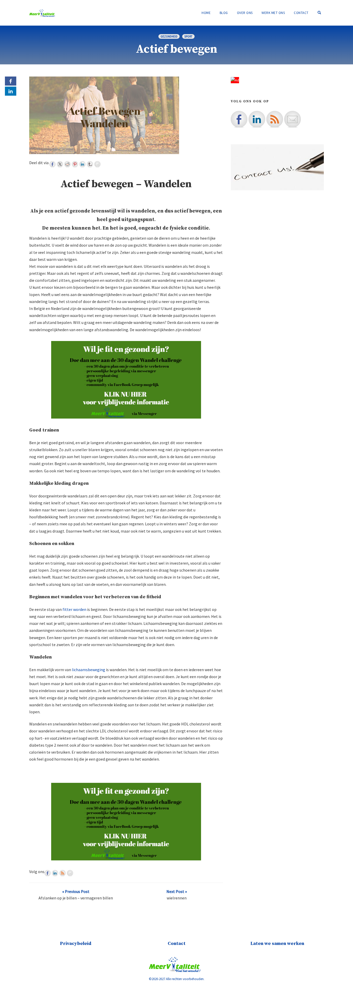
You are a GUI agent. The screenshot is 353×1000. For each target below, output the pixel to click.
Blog (224, 13)
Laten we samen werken (277, 943)
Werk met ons (273, 13)
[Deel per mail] (97, 164)
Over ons (245, 13)
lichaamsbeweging (88, 669)
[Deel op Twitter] (60, 164)
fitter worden (74, 609)
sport (188, 36)
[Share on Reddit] (67, 164)
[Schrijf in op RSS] (62, 873)
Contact (301, 13)
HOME (206, 13)
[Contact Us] (70, 873)
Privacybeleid (75, 943)
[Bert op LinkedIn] (55, 873)
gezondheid (169, 36)
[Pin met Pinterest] (75, 164)
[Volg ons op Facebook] (47, 873)
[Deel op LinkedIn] (82, 164)
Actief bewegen (176, 49)
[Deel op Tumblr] (90, 164)
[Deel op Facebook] (52, 164)
